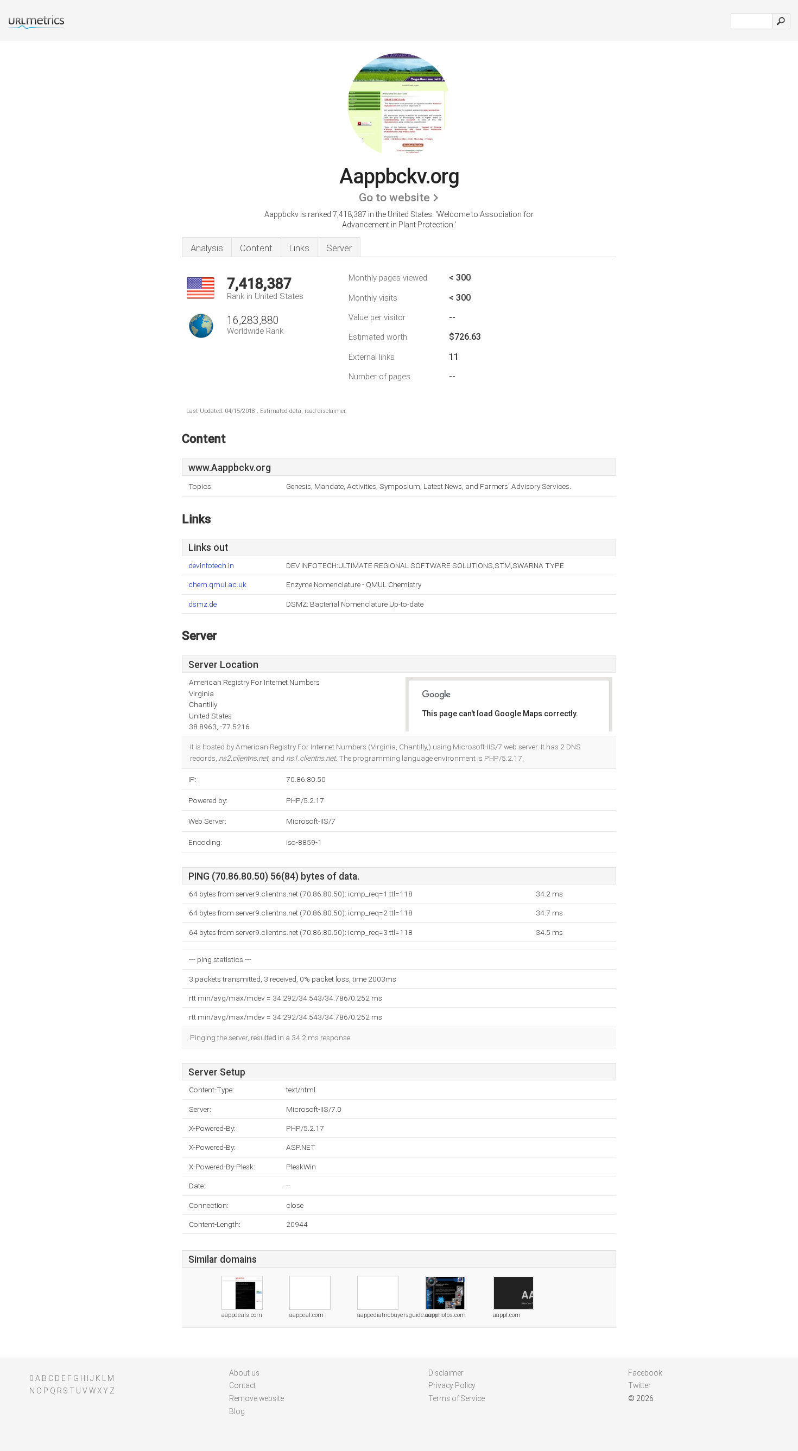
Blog (237, 1411)
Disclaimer (446, 1373)
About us (244, 1373)
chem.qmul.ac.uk (217, 585)
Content (256, 248)
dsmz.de (202, 604)
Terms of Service (456, 1398)
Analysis (207, 248)
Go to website (394, 197)
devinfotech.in (211, 566)
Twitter (639, 1385)
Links (299, 248)
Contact (242, 1385)
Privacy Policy (452, 1385)
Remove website (256, 1398)
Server (339, 248)
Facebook (645, 1373)
